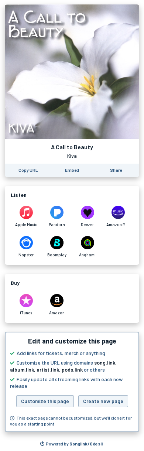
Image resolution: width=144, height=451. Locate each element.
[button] (72, 382)
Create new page (103, 401)
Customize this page (45, 401)
